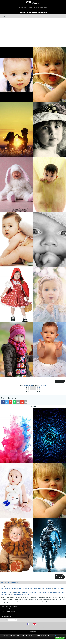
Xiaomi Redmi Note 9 (47, 588)
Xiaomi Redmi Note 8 (15, 594)
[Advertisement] (33, 31)
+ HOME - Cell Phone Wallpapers (8, 606)
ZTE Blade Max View (46, 590)
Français (31, 625)
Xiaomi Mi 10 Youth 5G (23, 588)
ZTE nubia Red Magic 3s (24, 590)
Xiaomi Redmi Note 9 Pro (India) (9, 588)
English (37, 625)
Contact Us (44, 627)
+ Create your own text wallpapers (8, 614)
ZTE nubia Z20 (13, 590)
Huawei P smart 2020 (58, 588)
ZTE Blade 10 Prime (36, 590)
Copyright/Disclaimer (31, 627)
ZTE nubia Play (27, 592)
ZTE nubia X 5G (5, 590)
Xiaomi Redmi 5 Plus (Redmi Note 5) (48, 592)
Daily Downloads (28, 385)
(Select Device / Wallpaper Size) (27, 16)
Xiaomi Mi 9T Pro (5, 594)
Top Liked (43, 385)
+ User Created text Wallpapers (8, 611)
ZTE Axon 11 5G (18, 592)
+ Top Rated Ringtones (6, 616)
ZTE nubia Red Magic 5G (7, 592)
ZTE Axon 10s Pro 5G (58, 590)
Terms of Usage (23, 627)
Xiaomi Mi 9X (34, 592)
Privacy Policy (38, 627)
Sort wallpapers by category (9, 582)
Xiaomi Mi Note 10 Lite (35, 588)
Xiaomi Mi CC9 (25, 594)
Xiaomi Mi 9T (61, 592)
